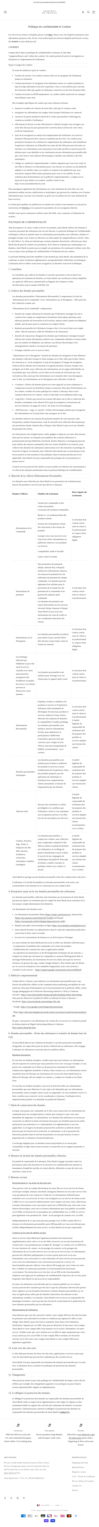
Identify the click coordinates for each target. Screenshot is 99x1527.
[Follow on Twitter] (11, 1498)
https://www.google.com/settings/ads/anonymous (41, 1007)
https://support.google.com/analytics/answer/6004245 (58, 970)
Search (75, 1490)
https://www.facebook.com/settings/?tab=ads (41, 1001)
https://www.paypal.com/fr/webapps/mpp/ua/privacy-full (40, 921)
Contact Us (65, 1412)
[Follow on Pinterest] (24, 1498)
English (57, 1505)
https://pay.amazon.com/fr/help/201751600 (34, 918)
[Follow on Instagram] (17, 1498)
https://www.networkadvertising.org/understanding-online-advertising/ (51, 995)
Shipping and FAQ (80, 1463)
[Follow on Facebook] (5, 1498)
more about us (10, 1473)
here (50, 35)
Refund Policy (78, 1467)
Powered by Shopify (62, 1510)
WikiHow (26, 208)
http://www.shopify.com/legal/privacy (69, 925)
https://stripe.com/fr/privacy (58, 914)
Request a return (79, 1472)
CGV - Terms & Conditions (83, 1476)
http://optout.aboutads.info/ (24, 1027)
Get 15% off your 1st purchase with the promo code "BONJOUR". (49, 2)
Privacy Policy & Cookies (83, 1481)
